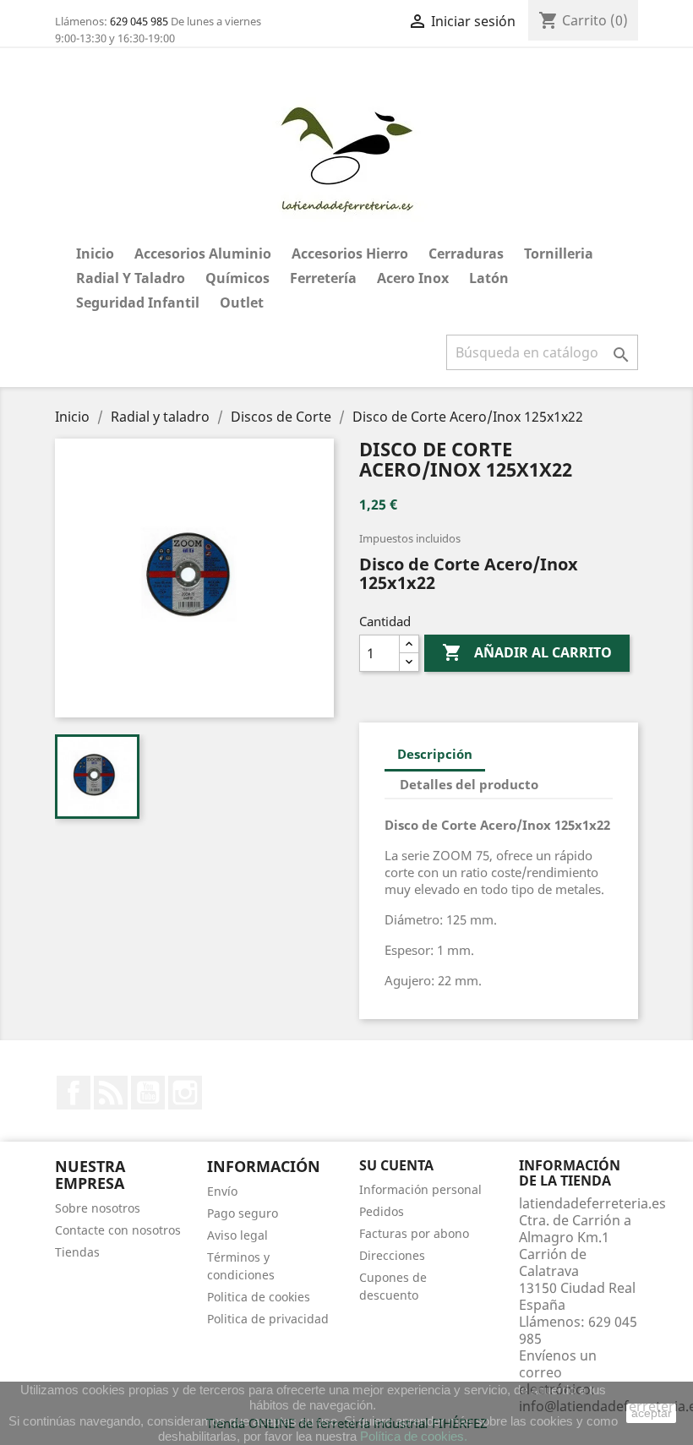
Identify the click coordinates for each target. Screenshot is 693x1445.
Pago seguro (242, 1213)
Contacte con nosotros (118, 1230)
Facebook (73, 1093)
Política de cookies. (413, 1436)
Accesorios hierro (350, 253)
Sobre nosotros (97, 1208)
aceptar (651, 1413)
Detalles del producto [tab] (469, 784)
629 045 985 (139, 21)
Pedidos (381, 1211)
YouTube (148, 1093)
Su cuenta (396, 1165)
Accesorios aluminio (202, 253)
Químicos (237, 278)
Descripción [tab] (434, 753)
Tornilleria (558, 253)
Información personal (420, 1189)
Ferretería (323, 278)
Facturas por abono (414, 1233)
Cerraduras (466, 253)
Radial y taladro (130, 278)
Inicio (95, 253)
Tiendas (77, 1252)
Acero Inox (413, 278)
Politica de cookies (258, 1297)
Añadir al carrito (527, 652)
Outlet (242, 302)
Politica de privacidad (268, 1319)
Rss (111, 1093)
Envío (222, 1191)
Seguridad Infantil (137, 302)
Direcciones (392, 1255)
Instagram (185, 1093)
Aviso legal (237, 1235)
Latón (489, 278)
